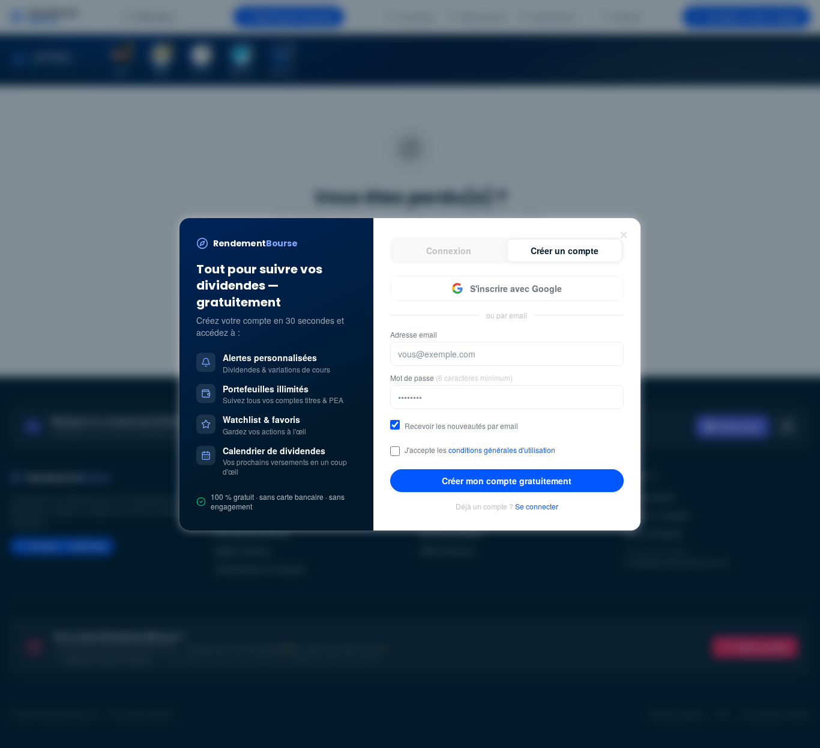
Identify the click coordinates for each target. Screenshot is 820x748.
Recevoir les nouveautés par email (461, 426)
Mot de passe (451, 378)
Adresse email (413, 334)
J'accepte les (480, 450)
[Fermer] (623, 235)
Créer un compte (564, 251)
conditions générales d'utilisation (501, 450)
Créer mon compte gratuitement (506, 481)
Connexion (448, 251)
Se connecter (536, 506)
